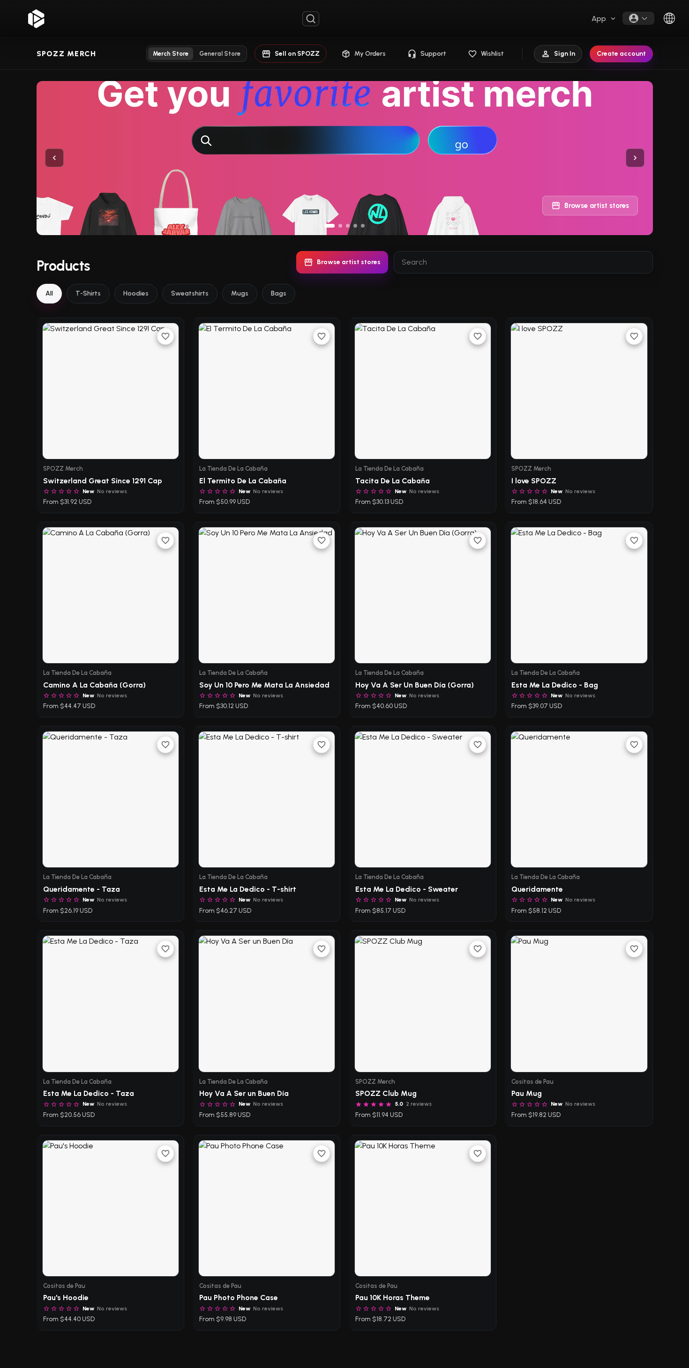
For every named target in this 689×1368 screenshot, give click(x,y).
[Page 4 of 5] (355, 226)
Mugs (239, 293)
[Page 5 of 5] (363, 226)
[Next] (635, 157)
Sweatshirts (190, 293)
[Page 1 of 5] (329, 226)
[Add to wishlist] (165, 336)
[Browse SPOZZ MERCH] (345, 158)
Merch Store (170, 53)
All (49, 293)
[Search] (311, 19)
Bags (278, 293)
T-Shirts (88, 293)
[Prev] (54, 157)
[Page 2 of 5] (340, 226)
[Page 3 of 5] (348, 226)
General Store (219, 53)
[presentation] (604, 18)
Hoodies (136, 293)
